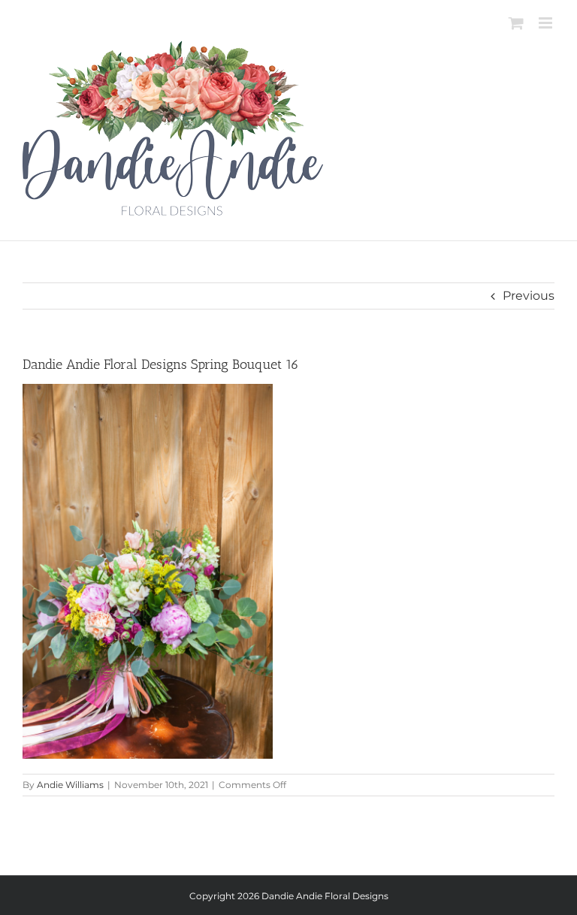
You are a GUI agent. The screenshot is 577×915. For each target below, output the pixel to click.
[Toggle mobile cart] (516, 23)
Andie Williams (70, 784)
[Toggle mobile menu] (546, 23)
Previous (528, 295)
